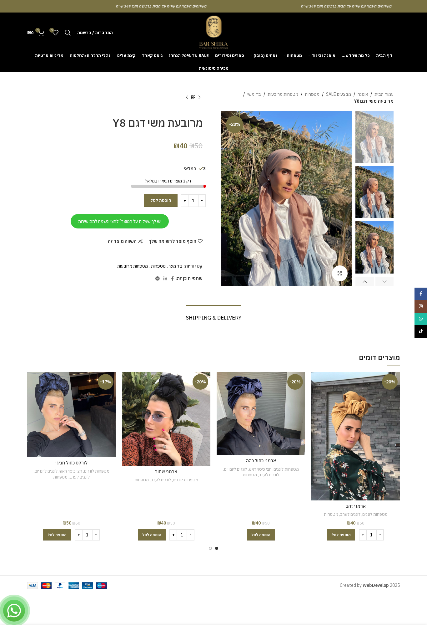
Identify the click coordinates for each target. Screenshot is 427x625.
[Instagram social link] (420, 306)
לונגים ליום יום (235, 469)
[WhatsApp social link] (420, 319)
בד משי (254, 94)
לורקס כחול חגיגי (71, 463)
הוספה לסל (160, 200)
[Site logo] (213, 32)
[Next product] (187, 98)
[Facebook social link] (172, 278)
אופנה (363, 94)
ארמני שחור (166, 471)
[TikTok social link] (420, 331)
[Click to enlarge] (340, 273)
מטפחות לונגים (375, 514)
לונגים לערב (350, 514)
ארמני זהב (355, 506)
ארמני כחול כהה (261, 461)
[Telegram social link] (157, 278)
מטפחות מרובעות (283, 94)
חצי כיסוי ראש (260, 469)
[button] (341, 534)
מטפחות (312, 94)
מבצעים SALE (338, 94)
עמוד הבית (384, 94)
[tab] (213, 314)
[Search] (68, 32)
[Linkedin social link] (165, 278)
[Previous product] (199, 98)
